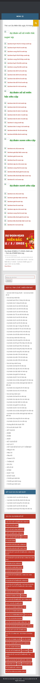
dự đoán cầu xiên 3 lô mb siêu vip (17, 357)
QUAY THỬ (10, 473)
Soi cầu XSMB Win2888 (13, 647)
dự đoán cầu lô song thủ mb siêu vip (18, 351)
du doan (24, 537)
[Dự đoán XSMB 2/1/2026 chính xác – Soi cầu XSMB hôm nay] (19, 239)
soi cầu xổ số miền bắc (13, 650)
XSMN (9, 436)
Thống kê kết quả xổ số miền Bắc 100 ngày (18, 655)
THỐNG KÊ (10, 461)
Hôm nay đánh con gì (13, 595)
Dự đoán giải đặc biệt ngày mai (16, 548)
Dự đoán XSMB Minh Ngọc (14, 567)
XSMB (9, 433)
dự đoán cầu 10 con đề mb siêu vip (18, 314)
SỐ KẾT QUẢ (11, 476)
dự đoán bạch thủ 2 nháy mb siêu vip (18, 300)
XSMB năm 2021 (11, 664)
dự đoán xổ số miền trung (15, 592)
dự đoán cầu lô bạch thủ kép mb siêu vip (19, 343)
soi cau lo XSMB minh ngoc (14, 614)
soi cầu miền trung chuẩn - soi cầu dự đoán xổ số (20, 257)
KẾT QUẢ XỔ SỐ (12, 441)
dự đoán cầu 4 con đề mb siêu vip (17, 306)
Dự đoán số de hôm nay (14, 563)
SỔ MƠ (9, 470)
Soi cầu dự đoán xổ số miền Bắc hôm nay (19, 626)
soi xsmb (25, 650)
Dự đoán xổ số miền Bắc (14, 571)
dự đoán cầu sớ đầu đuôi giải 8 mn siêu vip (20, 410)
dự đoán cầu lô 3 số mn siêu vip (17, 408)
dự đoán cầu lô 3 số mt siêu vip (16, 377)
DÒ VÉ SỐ (10, 467)
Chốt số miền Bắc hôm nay (14, 533)
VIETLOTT (10, 444)
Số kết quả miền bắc (13, 478)
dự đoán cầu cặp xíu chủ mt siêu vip (18, 368)
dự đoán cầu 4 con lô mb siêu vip (17, 317)
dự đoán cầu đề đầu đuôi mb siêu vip (18, 334)
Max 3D (9, 452)
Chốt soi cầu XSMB (12, 525)
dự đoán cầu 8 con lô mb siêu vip (17, 323)
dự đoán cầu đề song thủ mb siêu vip (18, 340)
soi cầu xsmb (26, 639)
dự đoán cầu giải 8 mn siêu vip (16, 405)
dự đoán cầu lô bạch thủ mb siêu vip (18, 346)
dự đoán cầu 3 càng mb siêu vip (17, 303)
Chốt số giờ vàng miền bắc (15, 529)
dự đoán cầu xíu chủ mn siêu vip (17, 421)
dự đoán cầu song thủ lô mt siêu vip (18, 388)
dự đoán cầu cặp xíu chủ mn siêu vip (18, 399)
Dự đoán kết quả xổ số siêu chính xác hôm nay (20, 558)
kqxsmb (23, 595)
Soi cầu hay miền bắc (13, 297)
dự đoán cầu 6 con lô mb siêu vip (17, 320)
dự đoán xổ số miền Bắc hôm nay (17, 580)
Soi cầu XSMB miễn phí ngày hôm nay (18, 643)
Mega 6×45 (11, 450)
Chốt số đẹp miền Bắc (13, 537)
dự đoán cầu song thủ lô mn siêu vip (18, 418)
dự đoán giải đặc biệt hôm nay (16, 544)
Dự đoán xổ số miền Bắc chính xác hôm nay (19, 575)
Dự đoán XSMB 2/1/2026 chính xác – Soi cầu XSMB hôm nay (19, 252)
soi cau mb (28, 614)
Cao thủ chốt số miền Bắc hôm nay (17, 522)
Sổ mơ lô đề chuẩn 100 (14, 427)
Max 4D (9, 455)
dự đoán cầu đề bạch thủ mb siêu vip (18, 331)
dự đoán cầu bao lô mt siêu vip (16, 366)
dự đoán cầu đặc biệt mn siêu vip (17, 402)
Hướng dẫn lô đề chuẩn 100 (15, 424)
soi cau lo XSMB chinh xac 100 (16, 607)
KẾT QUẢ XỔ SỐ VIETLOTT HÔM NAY (19, 447)
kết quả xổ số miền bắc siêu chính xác (18, 599)
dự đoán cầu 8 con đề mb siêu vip (17, 311)
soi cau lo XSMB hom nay (14, 611)
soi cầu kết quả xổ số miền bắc (16, 629)
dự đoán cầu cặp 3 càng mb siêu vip (18, 326)
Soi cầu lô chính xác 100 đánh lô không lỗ (19, 634)
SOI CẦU (9, 464)
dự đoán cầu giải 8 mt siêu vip (16, 374)
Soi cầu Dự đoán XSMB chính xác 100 (18, 622)
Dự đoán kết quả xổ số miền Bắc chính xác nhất (20, 553)
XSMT (9, 439)
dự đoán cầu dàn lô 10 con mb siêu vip (19, 328)
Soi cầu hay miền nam (13, 394)
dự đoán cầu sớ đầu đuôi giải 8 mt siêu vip (20, 380)
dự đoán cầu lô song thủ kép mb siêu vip (19, 348)
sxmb (30, 650)
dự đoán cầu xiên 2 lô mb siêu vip (17, 354)
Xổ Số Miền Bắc (27, 664)
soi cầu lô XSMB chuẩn (13, 639)
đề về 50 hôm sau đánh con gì (16, 671)
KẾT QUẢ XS (11, 430)
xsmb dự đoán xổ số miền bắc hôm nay (18, 660)
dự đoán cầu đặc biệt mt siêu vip (17, 371)
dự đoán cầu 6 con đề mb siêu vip (17, 309)
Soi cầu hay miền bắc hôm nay (16, 337)
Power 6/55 (11, 458)
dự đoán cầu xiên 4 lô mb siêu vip (17, 360)
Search (9, 280)
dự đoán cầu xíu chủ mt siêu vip (17, 390)
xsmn (19, 664)
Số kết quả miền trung (14, 481)
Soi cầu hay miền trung (14, 363)
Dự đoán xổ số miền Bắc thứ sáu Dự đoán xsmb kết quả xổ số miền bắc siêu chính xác (19, 586)
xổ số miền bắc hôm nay (14, 667)
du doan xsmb (10, 540)
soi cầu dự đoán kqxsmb (14, 618)
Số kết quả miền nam (13, 484)
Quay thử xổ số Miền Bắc (14, 603)
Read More (8, 266)
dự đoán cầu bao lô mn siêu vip (16, 396)
